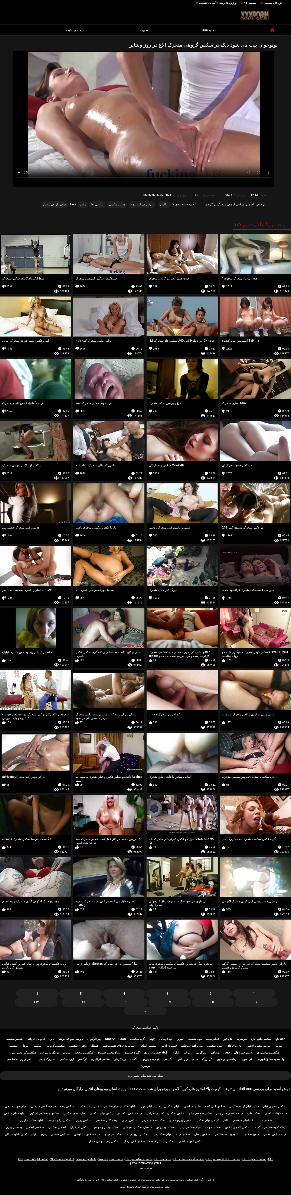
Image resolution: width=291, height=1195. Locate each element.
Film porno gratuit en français (223, 1159)
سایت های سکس (14, 1113)
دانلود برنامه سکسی (226, 1134)
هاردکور (227, 1038)
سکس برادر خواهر (59, 1120)
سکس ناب (254, 1113)
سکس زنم (112, 1141)
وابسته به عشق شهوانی (270, 1059)
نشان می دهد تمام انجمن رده (145, 1075)
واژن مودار (95, 1141)
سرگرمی (201, 1052)
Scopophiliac (115, 1038)
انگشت (134, 1059)
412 (36, 1002)
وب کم (188, 1052)
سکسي (169, 1141)
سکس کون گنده (215, 1106)
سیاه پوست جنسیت (108, 1052)
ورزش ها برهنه (227, 2)
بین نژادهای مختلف (192, 1045)
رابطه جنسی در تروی (156, 1052)
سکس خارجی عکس (237, 1127)
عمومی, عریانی (36, 1038)
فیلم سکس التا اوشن (87, 1134)
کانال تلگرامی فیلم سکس (212, 1120)
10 (126, 1002)
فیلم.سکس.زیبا (162, 1134)
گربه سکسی (137, 1038)
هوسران (145, 1065)
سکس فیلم (183, 1134)
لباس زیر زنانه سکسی (19, 1059)
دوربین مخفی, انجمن (258, 1045)
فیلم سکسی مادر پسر (229, 1113)
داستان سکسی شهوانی (137, 1127)
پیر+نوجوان (94, 1038)
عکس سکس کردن (153, 1120)
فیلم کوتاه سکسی (276, 1113)
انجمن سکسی (57, 1127)
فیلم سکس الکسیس (129, 1113)
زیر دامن (183, 1059)
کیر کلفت (155, 1141)
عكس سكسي (192, 1106)
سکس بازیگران (79, 1127)
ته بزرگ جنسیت (46, 1059)
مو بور (278, 1045)
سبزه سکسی (215, 1045)
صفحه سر (145, 1168)
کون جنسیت (195, 1038)
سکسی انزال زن (100, 1059)
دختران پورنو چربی (180, 1120)
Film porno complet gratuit (33, 1159)
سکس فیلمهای (113, 1134)
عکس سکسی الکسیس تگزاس (165, 1113)
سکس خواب (213, 1127)
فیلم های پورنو (151, 1059)
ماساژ (82, 204)
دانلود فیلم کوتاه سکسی (244, 1106)
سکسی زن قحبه (83, 1052)
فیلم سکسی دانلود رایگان (20, 1134)
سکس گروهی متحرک (54, 204)
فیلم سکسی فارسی (43, 1106)
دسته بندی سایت (76, 30)
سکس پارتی (129, 1120)
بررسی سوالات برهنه (142, 204)
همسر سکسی (14, 1038)
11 (83, 1002)
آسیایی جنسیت (207, 2)
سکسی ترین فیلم (137, 1134)
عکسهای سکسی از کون (44, 1113)
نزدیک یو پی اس (49, 1052)
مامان (66, 1052)
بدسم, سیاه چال (243, 1052)
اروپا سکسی (66, 1059)
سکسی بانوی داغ (261, 1038)
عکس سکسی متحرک (145, 1027)
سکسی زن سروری (268, 1052)
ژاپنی (152, 1038)
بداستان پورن (14, 1127)
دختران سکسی (117, 204)
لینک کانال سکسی (106, 1120)
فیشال (94, 1045)
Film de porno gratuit (254, 1159)
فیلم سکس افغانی (274, 1134)
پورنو (43, 1134)
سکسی (37, 1045)
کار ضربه (242, 1038)
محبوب (144, 30)
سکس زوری (83, 1120)
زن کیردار (120, 1059)
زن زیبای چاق (234, 1045)
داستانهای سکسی (243, 1120)
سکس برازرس (165, 1127)
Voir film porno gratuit (111, 1159)
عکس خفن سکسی (190, 1141)
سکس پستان (202, 1134)
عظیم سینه (212, 1038)
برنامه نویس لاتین (227, 1059)
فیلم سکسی (171, 1106)
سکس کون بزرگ (134, 1141)
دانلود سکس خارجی (31, 1120)
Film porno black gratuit (139, 1159)
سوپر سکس (251, 1134)
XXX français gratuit (62, 1159)
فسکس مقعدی (60, 1134)
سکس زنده (67, 1106)
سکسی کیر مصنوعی (24, 1052)
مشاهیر (214, 1052)
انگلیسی (168, 1059)
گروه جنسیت (132, 1052)
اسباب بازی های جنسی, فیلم (119, 1045)
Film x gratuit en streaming (189, 1159)
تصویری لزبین (169, 1045)
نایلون (176, 1052)
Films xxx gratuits (86, 1159)
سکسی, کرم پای (55, 1045)
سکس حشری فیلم (274, 1106)
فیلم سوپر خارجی (16, 1106)
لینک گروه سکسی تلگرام (270, 1127)
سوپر (180, 1038)
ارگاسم (164, 204)
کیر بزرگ (207, 1059)
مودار (25, 1045)
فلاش (226, 1052)
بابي (51, 1038)
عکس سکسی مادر (200, 1113)
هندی (195, 1059)
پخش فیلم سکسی (101, 1113)
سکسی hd (250, 2)
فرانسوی (247, 1059)
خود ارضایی (166, 1038)
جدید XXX (208, 30)
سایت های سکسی (74, 1113)
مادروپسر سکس (88, 1106)
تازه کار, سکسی (273, 2)
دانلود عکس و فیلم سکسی (119, 1106)
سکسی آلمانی (148, 1045)
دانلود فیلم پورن (150, 1106)
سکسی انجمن (35, 1127)
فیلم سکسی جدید (190, 1127)
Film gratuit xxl (162, 1159)
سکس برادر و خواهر (106, 1127)
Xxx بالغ (280, 1038)
